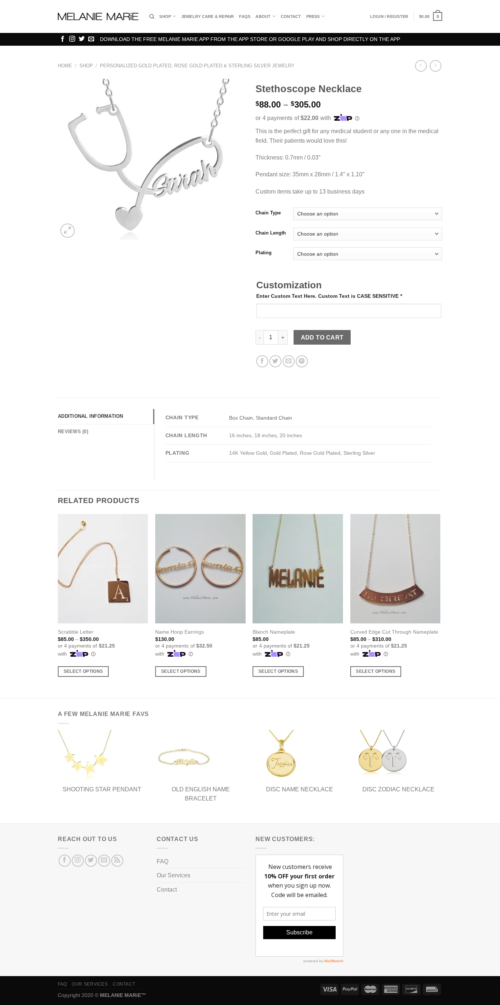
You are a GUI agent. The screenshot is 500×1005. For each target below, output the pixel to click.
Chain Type (268, 212)
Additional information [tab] (90, 416)
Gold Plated (283, 453)
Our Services (173, 875)
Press (313, 16)
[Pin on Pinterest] (302, 361)
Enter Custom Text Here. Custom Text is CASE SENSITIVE (329, 296)
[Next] (439, 605)
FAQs (244, 16)
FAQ (162, 861)
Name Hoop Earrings (179, 632)
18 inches (265, 435)
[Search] (151, 16)
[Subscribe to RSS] (117, 861)
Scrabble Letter (75, 632)
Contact (291, 16)
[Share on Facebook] (262, 361)
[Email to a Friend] (289, 361)
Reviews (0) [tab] (73, 431)
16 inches (240, 435)
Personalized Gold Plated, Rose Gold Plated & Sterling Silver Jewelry (197, 65)
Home (65, 65)
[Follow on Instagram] (72, 39)
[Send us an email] (91, 39)
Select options (83, 671)
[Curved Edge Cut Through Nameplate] (395, 569)
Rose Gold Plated (320, 453)
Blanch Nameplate (274, 632)
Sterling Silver (359, 453)
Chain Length (270, 233)
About (262, 16)
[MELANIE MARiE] (98, 16)
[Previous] (58, 605)
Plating (263, 252)
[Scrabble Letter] (103, 569)
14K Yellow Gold (248, 453)
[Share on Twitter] (275, 361)
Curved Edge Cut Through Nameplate (394, 632)
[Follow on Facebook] (63, 39)
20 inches (291, 435)
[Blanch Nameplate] (298, 569)
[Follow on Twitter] (82, 39)
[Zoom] (67, 231)
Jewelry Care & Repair (207, 16)
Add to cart (322, 337)
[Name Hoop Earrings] (200, 569)
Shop (165, 16)
